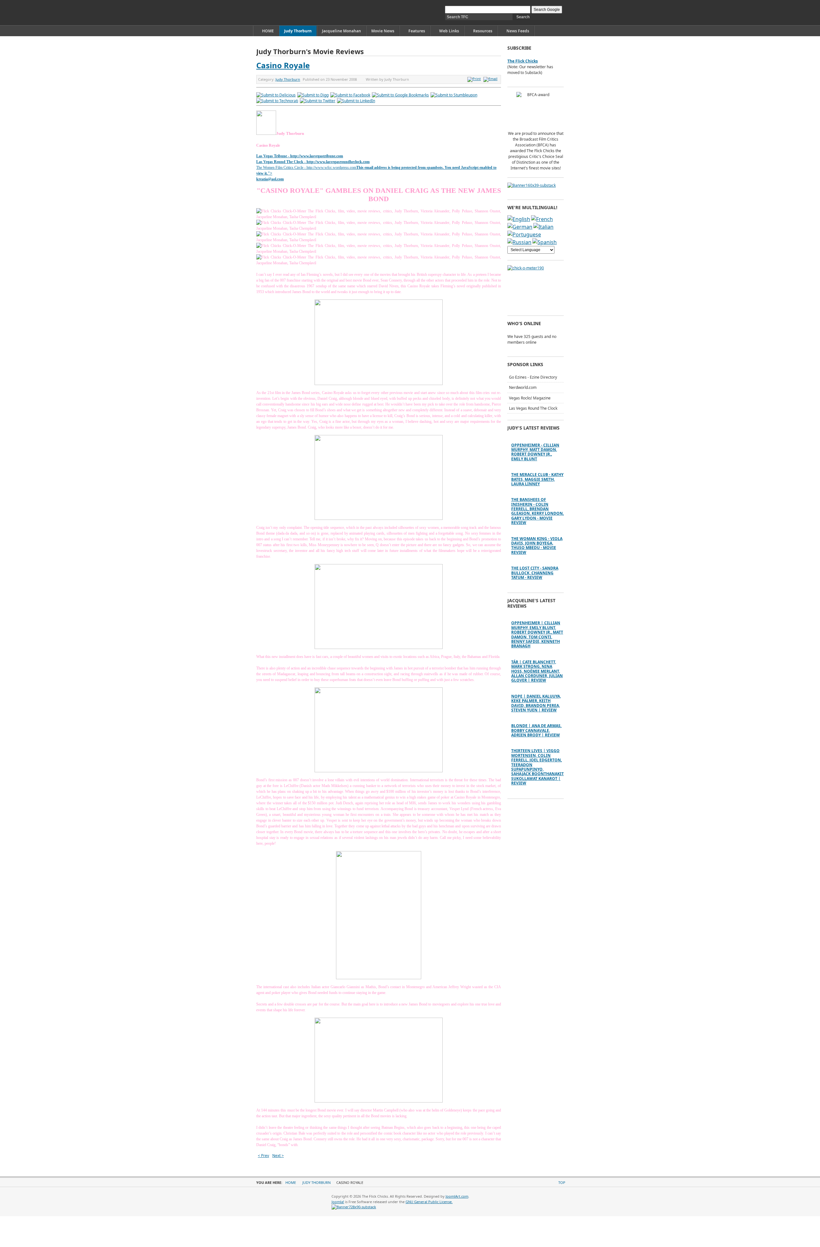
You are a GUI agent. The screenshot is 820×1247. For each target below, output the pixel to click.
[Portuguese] (524, 234)
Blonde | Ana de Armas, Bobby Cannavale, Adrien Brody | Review (536, 730)
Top (561, 1182)
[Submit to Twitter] (317, 100)
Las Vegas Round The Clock (533, 408)
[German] (519, 227)
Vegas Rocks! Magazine (530, 398)
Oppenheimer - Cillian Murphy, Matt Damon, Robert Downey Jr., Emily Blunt (535, 452)
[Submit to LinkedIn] (356, 100)
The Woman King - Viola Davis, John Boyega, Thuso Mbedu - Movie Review (536, 545)
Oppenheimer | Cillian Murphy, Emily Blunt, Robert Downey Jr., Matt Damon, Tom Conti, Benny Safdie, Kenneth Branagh (537, 634)
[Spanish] (544, 242)
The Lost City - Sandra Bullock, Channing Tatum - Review (534, 572)
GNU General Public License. (429, 1201)
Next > (278, 1155)
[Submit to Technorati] (277, 100)
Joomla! (338, 1201)
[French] (542, 219)
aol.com (277, 179)
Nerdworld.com (523, 387)
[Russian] (519, 242)
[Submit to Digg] (313, 95)
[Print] (474, 78)
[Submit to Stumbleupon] (453, 95)
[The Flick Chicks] (286, 12)
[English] (518, 219)
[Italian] (543, 227)
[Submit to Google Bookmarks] (400, 95)
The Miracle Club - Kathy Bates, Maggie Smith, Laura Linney (537, 479)
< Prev (263, 1155)
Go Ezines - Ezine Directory (533, 377)
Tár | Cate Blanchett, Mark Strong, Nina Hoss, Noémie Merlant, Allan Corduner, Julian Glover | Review (537, 671)
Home (290, 1182)
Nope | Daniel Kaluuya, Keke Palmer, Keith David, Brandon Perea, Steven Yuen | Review (536, 703)
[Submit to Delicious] (276, 95)
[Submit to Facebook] (350, 95)
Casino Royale (283, 65)
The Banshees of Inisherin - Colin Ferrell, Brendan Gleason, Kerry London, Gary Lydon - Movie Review (537, 511)
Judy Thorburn (287, 79)
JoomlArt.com (457, 1196)
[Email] (491, 78)
